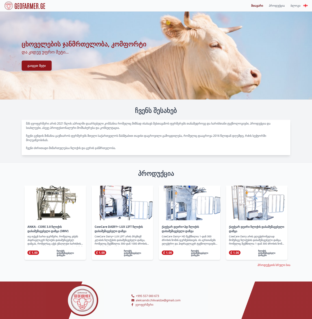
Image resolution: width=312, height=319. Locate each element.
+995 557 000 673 (147, 296)
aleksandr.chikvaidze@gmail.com (158, 300)
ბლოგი (295, 6)
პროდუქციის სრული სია (273, 265)
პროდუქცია (277, 6)
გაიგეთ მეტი (36, 66)
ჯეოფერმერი (144, 305)
